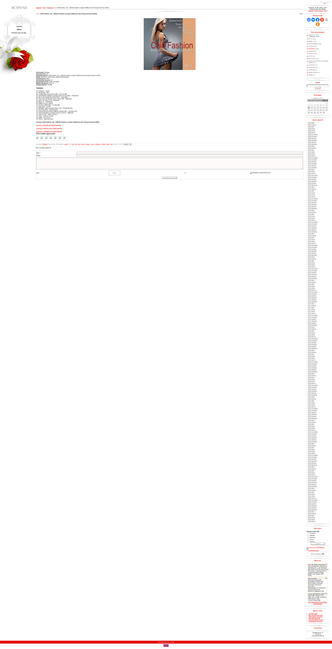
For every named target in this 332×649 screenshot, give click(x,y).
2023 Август (312, 453)
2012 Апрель (312, 189)
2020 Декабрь (312, 391)
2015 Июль (311, 264)
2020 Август (312, 383)
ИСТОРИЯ (312, 58)
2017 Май (311, 307)
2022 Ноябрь (312, 435)
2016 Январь (312, 276)
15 (326, 107)
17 (312, 110)
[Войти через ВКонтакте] (313, 20)
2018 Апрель (312, 329)
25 (315, 112)
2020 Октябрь (312, 387)
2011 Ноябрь (312, 179)
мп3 (79, 144)
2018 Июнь (311, 332)
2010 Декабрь (312, 163)
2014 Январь (312, 229)
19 (318, 110)
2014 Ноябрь (312, 249)
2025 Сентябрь (313, 500)
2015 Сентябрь (313, 268)
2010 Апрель (312, 148)
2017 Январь (312, 299)
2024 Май (311, 470)
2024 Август (312, 474)
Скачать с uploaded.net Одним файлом (49, 131)
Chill (73, 144)
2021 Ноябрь (312, 412)
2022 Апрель (312, 422)
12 (318, 107)
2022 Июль (311, 428)
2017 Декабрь (312, 321)
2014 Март (311, 233)
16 (309, 110)
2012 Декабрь (312, 204)
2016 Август (312, 290)
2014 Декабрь (312, 251)
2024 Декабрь (312, 482)
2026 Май (311, 515)
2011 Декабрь (312, 181)
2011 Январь (312, 165)
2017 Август (312, 313)
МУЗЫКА (44, 144)
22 (326, 110)
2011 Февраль (312, 167)
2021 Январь (312, 393)
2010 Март (311, 146)
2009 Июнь (311, 128)
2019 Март (311, 350)
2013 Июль (311, 218)
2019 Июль (311, 358)
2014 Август (312, 243)
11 (314, 107)
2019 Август (312, 360)
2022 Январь (312, 416)
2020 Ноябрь (312, 389)
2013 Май (311, 214)
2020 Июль (311, 381)
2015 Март (311, 257)
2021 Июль (311, 404)
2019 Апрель (312, 352)
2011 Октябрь (312, 177)
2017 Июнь (311, 309)
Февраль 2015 (317, 98)
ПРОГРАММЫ (313, 44)
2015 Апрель (312, 259)
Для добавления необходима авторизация (317, 603)
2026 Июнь (311, 517)
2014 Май (311, 237)
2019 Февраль (312, 348)
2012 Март (311, 187)
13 (320, 107)
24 (312, 112)
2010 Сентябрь (313, 157)
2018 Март (311, 327)
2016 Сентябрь (313, 292)
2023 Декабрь (312, 461)
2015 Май (311, 261)
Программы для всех (316, 616)
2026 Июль (311, 519)
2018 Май (311, 330)
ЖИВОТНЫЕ (312, 72)
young (92, 144)
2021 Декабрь (312, 414)
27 (320, 112)
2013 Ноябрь (312, 226)
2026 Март (311, 511)
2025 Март (311, 488)
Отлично (312, 533)
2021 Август (312, 406)
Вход (325, 11)
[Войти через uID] (309, 20)
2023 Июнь (311, 449)
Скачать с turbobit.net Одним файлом (48, 125)
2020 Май (311, 377)
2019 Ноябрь (312, 365)
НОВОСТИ (312, 35)
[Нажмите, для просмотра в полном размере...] (170, 69)
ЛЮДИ (310, 75)
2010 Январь (312, 142)
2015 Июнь (311, 262)
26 (318, 112)
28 (323, 112)
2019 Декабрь (312, 367)
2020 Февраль (312, 371)
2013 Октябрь (312, 224)
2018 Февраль (312, 325)
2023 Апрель (312, 445)
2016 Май (311, 284)
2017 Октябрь (312, 317)
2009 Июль (311, 130)
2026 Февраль (312, 509)
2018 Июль (311, 334)
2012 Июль (311, 194)
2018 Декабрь (312, 344)
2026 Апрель (312, 513)
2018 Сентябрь (313, 338)
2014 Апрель (312, 235)
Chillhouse (98, 144)
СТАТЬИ (311, 46)
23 (309, 112)
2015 (44, 7)
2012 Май (311, 191)
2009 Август (312, 132)
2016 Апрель (312, 282)
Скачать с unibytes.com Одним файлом (49, 128)
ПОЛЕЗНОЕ (312, 67)
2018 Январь (312, 323)
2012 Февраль (312, 185)
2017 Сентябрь (313, 315)
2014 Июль (311, 241)
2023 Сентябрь (313, 455)
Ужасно (312, 541)
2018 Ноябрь (312, 342)
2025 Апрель (312, 490)
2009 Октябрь (312, 136)
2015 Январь (312, 253)
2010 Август (312, 156)
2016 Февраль (312, 278)
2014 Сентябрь (313, 245)
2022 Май (311, 424)
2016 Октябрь (312, 294)
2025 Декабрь (312, 505)
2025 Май (311, 492)
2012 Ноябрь (312, 202)
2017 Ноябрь (312, 319)
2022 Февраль (312, 418)
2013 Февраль (312, 208)
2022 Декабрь (312, 437)
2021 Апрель (312, 399)
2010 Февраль (312, 144)
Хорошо (312, 535)
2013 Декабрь (312, 227)
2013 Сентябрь (313, 222)
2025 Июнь (311, 494)
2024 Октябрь (312, 478)
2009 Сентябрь (313, 134)
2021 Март (311, 397)
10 (312, 107)
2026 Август (312, 521)
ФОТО (310, 39)
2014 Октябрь (312, 247)
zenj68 (66, 144)
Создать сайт (313, 613)
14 (323, 107)
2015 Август (312, 266)
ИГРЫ (310, 56)
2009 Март (311, 123)
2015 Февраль (312, 255)
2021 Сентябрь (313, 408)
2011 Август (312, 173)
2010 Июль (311, 154)
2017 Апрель (312, 305)
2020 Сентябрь (313, 385)
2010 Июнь (311, 152)
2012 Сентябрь (313, 198)
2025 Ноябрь (312, 504)
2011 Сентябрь (313, 175)
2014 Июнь (311, 239)
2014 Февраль (312, 231)
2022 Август (312, 430)
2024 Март (311, 467)
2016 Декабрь (312, 297)
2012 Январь (312, 183)
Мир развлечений (314, 618)
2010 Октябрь (312, 159)
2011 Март (311, 169)
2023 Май (311, 447)
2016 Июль (311, 288)
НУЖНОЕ (311, 65)
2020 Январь (312, 369)
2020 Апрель (312, 375)
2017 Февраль (312, 301)
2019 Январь (312, 346)
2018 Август (312, 336)
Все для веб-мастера (316, 615)
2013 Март (311, 210)
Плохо (312, 539)
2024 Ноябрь (312, 480)
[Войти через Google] (326, 20)
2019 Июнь (311, 356)
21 (323, 110)
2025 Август (312, 498)
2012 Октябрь (312, 200)
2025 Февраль (312, 486)
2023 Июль (311, 451)
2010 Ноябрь (312, 161)
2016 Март (311, 280)
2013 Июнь (311, 216)
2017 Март (311, 303)
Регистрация (319, 11)
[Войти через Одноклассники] (318, 24)
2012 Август (312, 196)
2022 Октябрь (312, 434)
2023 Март (311, 443)
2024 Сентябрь (313, 476)
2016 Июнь (311, 286)
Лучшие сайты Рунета (316, 619)
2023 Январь (312, 439)
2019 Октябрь (312, 364)
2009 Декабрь (312, 140)
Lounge (83, 144)
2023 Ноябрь (312, 459)
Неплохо (312, 537)
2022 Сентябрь (313, 432)
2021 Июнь (311, 402)
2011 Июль (311, 171)
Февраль (50, 7)
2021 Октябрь (312, 410)
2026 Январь (312, 507)
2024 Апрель (312, 469)
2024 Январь (312, 463)
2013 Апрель (312, 212)
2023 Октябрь (312, 457)
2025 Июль (311, 496)
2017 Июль (311, 311)
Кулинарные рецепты (316, 621)
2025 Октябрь (312, 502)
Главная (38, 7)
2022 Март (311, 420)
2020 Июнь (311, 379)
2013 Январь (312, 206)
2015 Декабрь (312, 274)
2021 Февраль (312, 395)
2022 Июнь (311, 426)
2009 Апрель (312, 124)
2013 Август (312, 220)
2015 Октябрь (312, 270)
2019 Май (311, 354)
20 (320, 110)
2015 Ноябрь (312, 272)
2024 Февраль (312, 465)
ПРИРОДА (311, 70)
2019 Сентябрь (313, 362)
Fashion (103, 144)
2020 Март (311, 373)
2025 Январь (312, 484)
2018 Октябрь (312, 340)
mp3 (76, 144)
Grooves (88, 144)
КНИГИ (310, 53)
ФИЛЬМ (310, 51)
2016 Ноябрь (312, 296)
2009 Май (311, 126)
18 (315, 110)
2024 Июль (311, 472)
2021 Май (311, 400)
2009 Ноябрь (312, 138)
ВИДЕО (310, 41)
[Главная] (325, 4)
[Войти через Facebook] (318, 20)
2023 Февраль (312, 441)
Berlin (107, 144)
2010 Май (311, 150)
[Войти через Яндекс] (322, 20)
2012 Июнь (311, 192)
